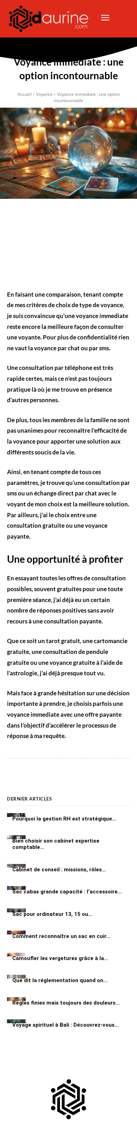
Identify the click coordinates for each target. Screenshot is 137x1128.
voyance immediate (33, 714)
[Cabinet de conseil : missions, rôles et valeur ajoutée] (16, 866)
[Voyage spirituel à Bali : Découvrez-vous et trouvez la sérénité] (16, 1021)
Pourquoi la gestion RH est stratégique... (64, 818)
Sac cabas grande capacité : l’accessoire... (67, 892)
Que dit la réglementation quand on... (59, 980)
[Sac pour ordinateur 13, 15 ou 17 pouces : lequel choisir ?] (16, 910)
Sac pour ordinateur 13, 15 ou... (52, 914)
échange (45, 493)
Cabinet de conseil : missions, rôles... (59, 869)
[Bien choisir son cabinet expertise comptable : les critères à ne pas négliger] (16, 837)
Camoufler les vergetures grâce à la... (60, 958)
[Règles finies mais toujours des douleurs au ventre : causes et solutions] (16, 999)
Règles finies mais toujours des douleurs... (66, 1002)
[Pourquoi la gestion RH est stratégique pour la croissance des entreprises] (16, 815)
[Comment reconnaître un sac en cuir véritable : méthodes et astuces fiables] (16, 932)
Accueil (25, 94)
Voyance (44, 94)
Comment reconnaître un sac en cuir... (61, 936)
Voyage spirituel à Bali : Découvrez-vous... (65, 1024)
